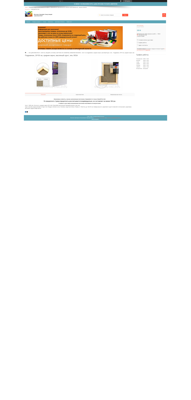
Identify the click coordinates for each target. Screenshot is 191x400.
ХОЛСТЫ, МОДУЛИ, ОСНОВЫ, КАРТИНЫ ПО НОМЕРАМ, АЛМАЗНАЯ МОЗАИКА (61, 52)
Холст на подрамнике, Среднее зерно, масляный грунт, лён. (97, 52)
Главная (28, 21)
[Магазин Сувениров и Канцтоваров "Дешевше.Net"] (28, 14)
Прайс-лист (69, 21)
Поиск (125, 15)
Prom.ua (102, 116)
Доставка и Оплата (59, 21)
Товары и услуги (36, 21)
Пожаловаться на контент (99, 117)
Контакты (50, 21)
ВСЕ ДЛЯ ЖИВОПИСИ (34, 52)
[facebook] (25, 112)
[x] (27, 112)
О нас (44, 21)
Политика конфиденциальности (113, 117)
